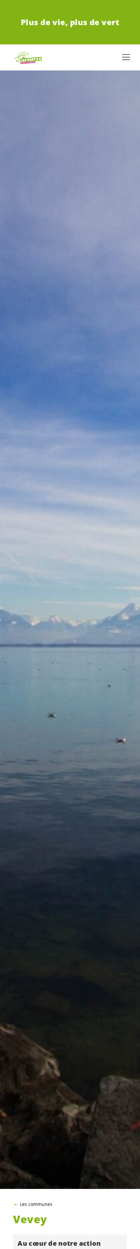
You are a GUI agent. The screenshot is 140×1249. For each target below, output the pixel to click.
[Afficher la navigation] (126, 57)
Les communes (36, 1204)
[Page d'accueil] (26, 57)
